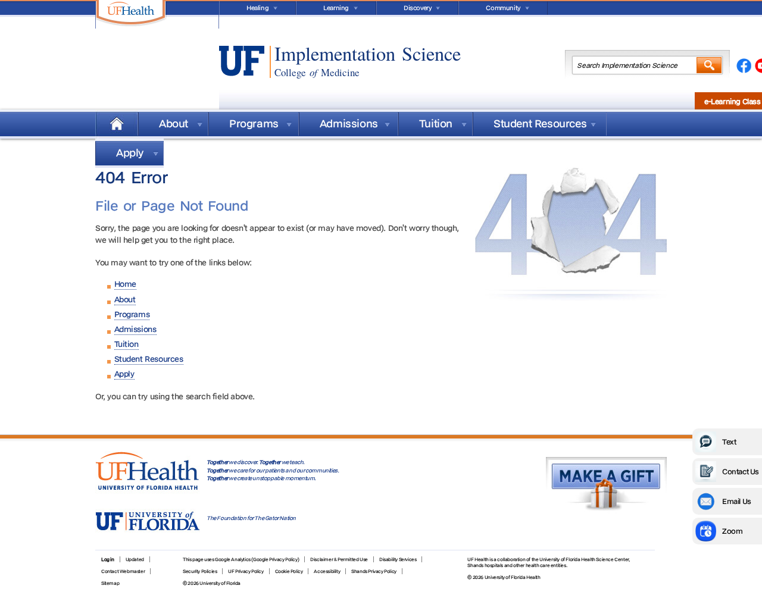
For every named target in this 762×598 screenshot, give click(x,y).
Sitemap (110, 583)
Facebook (743, 67)
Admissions (349, 123)
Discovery (417, 8)
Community (503, 8)
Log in (107, 559)
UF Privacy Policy (245, 571)
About (173, 123)
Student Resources (540, 123)
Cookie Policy (289, 571)
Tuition (435, 123)
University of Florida (220, 583)
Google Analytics (233, 559)
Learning (336, 8)
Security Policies (200, 571)
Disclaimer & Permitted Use (339, 559)
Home (116, 124)
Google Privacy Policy (275, 559)
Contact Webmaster (123, 571)
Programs (254, 123)
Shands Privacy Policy (373, 571)
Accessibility (327, 571)
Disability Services (397, 559)
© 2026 (475, 577)
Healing (257, 8)
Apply (129, 152)
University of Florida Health (513, 577)
